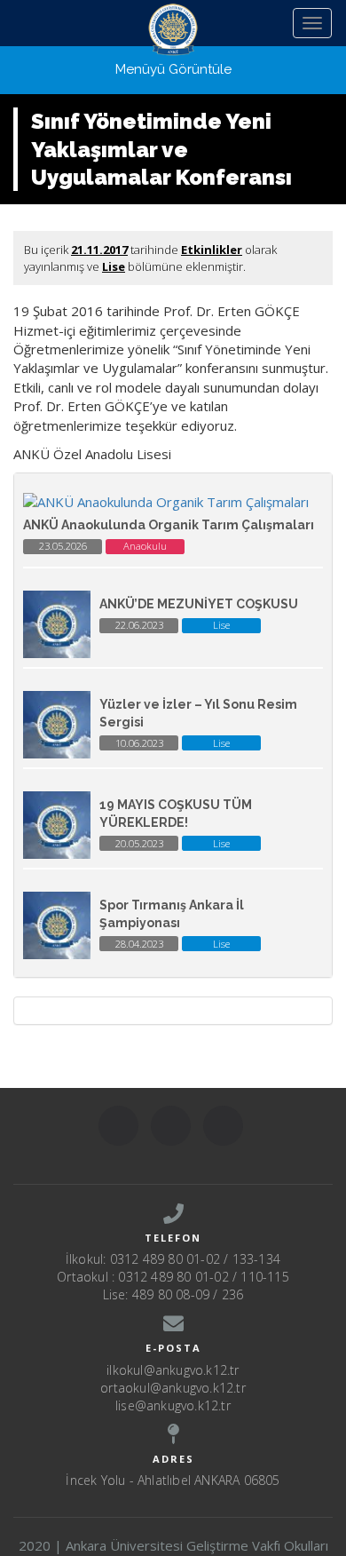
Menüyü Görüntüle (173, 69)
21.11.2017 (99, 250)
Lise (113, 266)
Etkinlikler (211, 250)
